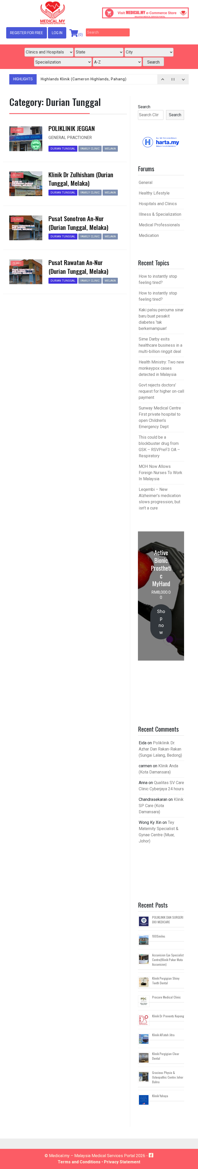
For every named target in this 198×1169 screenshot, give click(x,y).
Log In (57, 33)
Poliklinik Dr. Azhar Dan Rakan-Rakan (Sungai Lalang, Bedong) (160, 749)
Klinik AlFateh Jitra (163, 1035)
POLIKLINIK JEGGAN (71, 128)
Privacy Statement (122, 1161)
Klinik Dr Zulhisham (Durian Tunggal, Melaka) (80, 179)
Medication (149, 235)
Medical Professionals (159, 224)
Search (144, 106)
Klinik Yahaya (160, 1096)
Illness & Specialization (160, 214)
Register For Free (26, 33)
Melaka (110, 148)
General (145, 182)
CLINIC (17, 130)
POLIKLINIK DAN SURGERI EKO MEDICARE (167, 919)
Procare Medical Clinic (166, 997)
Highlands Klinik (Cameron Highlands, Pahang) (84, 79)
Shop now (161, 622)
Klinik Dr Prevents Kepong (168, 1016)
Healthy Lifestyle (154, 193)
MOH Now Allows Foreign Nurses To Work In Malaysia (160, 472)
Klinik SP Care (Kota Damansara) (161, 805)
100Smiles (158, 936)
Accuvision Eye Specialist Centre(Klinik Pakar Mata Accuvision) (168, 959)
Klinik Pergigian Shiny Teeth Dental (165, 980)
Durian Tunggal (63, 148)
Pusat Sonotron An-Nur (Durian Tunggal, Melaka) (78, 223)
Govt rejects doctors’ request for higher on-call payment (161, 391)
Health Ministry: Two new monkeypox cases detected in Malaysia (161, 368)
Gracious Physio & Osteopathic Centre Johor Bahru (167, 1077)
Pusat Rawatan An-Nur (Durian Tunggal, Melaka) (78, 267)
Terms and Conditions (79, 1161)
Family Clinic (90, 148)
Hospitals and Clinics (158, 203)
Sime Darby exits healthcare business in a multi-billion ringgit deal (160, 345)
